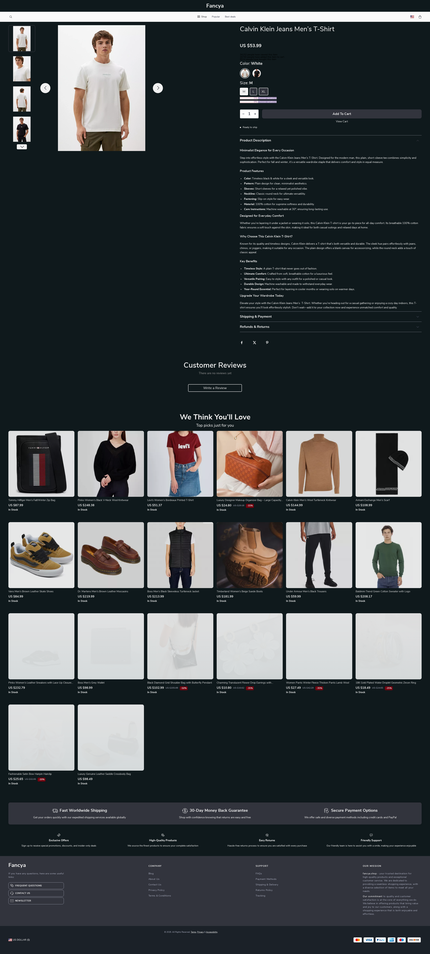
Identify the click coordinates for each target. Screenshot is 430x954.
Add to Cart (342, 114)
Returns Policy (264, 890)
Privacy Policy (156, 890)
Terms (193, 932)
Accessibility (212, 932)
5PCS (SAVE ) (249, 102)
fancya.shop (370, 873)
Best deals (230, 17)
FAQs (259, 873)
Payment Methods (266, 879)
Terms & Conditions (159, 896)
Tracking (260, 896)
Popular (216, 17)
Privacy (200, 932)
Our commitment (372, 896)
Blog (151, 873)
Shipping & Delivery (267, 885)
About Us (154, 879)
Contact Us (154, 885)
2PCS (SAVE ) (249, 98)
